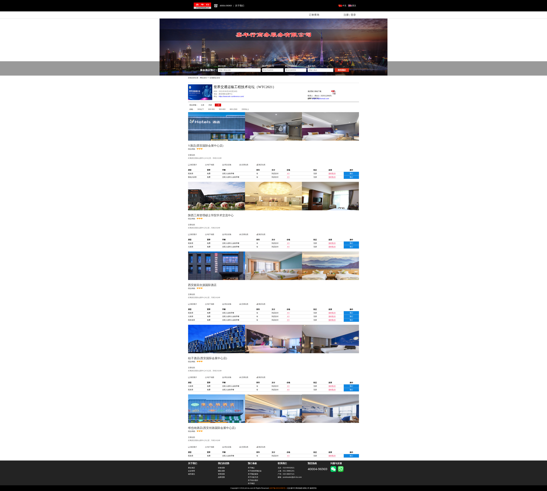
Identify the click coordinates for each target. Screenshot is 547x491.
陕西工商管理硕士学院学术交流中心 (211, 215)
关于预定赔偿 (253, 474)
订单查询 (314, 14)
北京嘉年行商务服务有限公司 (202, 6)
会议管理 (191, 471)
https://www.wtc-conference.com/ (231, 96)
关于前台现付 (253, 480)
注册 (346, 14)
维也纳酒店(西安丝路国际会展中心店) (212, 427)
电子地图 (210, 165)
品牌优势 (221, 477)
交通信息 (244, 165)
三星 (218, 105)
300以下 (200, 109)
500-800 (222, 109)
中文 (344, 6)
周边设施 (227, 165)
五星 (202, 105)
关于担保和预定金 (255, 471)
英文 (354, 6)
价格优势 (221, 468)
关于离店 (251, 483)
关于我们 (239, 5)
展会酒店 (191, 468)
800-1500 (233, 109)
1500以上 (245, 109)
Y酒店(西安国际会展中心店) (205, 145)
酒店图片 (193, 165)
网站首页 (203, 78)
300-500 (211, 109)
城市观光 (191, 474)
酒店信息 (262, 165)
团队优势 (221, 471)
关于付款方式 (253, 477)
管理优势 (221, 474)
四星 (210, 105)
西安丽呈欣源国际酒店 (202, 285)
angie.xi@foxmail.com (320, 99)
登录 (353, 14)
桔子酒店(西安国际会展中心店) (207, 358)
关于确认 (251, 468)
